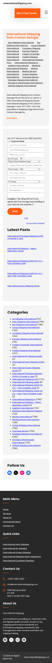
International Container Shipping (18, 560)
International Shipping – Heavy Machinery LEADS (21, 249)
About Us (7, 517)
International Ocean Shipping (17, 552)
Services (7, 513)
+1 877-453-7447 (15, 578)
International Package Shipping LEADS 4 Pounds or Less (25, 237)
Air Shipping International (24, 319)
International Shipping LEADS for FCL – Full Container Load (25, 262)
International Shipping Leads (25, 382)
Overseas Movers (30, 77)
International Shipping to (26, 62)
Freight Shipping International (26, 350)
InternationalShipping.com (17, 3)
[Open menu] (46, 12)
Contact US (8, 525)
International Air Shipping (15, 548)
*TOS (26, 218)
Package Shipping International (23, 80)
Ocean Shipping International (26, 425)
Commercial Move (11, 521)
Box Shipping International (23, 44)
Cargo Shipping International (26, 327)
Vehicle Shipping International (22, 85)
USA (28, 596)
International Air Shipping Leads (27, 356)
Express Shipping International (26, 339)
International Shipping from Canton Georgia (23, 35)
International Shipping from (25, 379)
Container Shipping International (27, 333)
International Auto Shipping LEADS (23, 286)
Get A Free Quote (26, 13)
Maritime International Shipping (23, 67)
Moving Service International (25, 419)
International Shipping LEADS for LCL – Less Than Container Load (25, 274)
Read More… (12, 118)
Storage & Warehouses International (25, 83)
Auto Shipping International (21, 42)
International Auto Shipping (16, 544)
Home (6, 509)
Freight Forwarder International (27, 344)
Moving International (22, 416)
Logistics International (18, 65)
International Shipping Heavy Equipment (22, 556)
